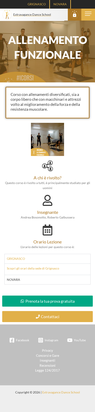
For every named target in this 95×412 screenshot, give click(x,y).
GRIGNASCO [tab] (16, 258)
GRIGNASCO (37, 4)
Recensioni (47, 365)
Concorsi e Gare (47, 355)
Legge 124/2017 (47, 370)
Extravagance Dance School (61, 392)
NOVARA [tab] (13, 279)
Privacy (47, 350)
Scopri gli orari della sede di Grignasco (33, 268)
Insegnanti (47, 360)
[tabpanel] (47, 269)
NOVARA (60, 4)
